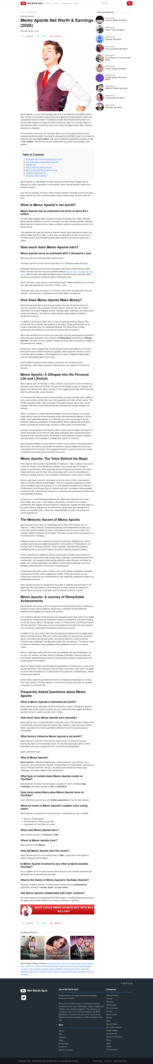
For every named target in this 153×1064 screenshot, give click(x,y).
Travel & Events (112, 1049)
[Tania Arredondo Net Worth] (100, 48)
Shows (108, 1040)
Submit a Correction (66, 1050)
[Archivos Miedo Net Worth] (100, 19)
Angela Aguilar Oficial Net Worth (115, 78)
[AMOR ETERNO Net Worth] (100, 87)
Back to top (127, 983)
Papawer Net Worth (113, 39)
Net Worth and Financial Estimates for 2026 (44, 159)
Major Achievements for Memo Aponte (42, 170)
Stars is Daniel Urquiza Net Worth (82, 955)
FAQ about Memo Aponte (36, 175)
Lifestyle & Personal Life (36, 173)
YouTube (56, 3)
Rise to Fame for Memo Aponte (39, 167)
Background (31, 164)
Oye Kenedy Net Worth (114, 97)
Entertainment (111, 1005)
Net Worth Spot (35, 3)
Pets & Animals (111, 1033)
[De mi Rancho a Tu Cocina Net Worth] (100, 58)
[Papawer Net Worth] (100, 38)
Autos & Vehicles (112, 995)
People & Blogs (32, 12)
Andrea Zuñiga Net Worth (115, 68)
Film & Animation (112, 1008)
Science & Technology (114, 1037)
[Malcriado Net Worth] (100, 106)
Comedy (109, 998)
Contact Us (63, 1046)
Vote (60, 1034)
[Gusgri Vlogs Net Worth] (100, 29)
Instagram (66, 3)
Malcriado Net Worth (113, 107)
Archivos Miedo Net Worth (116, 20)
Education (110, 1001)
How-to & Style (111, 1014)
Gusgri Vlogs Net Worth (115, 29)
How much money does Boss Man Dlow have (44, 966)
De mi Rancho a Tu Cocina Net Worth (32, 955)
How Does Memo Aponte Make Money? (42, 162)
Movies (109, 1017)
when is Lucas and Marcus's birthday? (70, 971)
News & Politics (111, 1024)
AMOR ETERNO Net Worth (116, 88)
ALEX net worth (53, 963)
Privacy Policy (64, 1043)
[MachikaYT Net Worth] (57, 948)
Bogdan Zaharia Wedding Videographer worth (61, 969)
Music (108, 1021)
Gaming (109, 1011)
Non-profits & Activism (114, 1027)
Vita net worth (35, 969)
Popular (48, 3)
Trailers (109, 1046)
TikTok (75, 3)
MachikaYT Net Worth (57, 956)
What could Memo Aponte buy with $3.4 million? (64, 909)
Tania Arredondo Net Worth (116, 48)
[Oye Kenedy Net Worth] (100, 97)
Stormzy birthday (46, 971)
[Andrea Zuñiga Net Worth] (100, 67)
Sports (108, 1043)
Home (22, 12)
